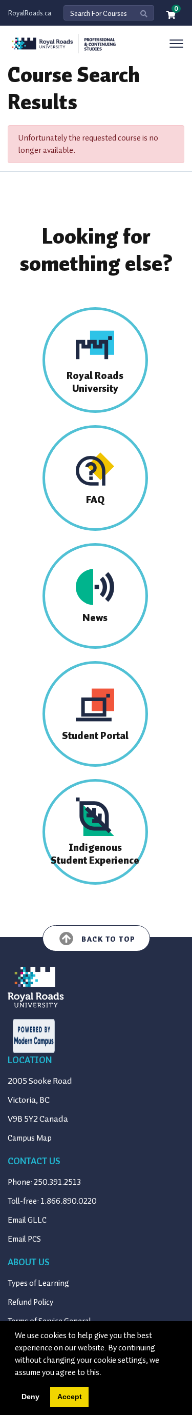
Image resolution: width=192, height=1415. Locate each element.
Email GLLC (27, 1220)
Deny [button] (30, 1396)
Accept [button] (69, 1396)
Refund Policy (30, 1302)
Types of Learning (38, 1283)
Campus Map (30, 1138)
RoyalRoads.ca (29, 13)
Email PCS (24, 1239)
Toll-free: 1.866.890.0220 (52, 1201)
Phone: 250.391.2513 (44, 1182)
